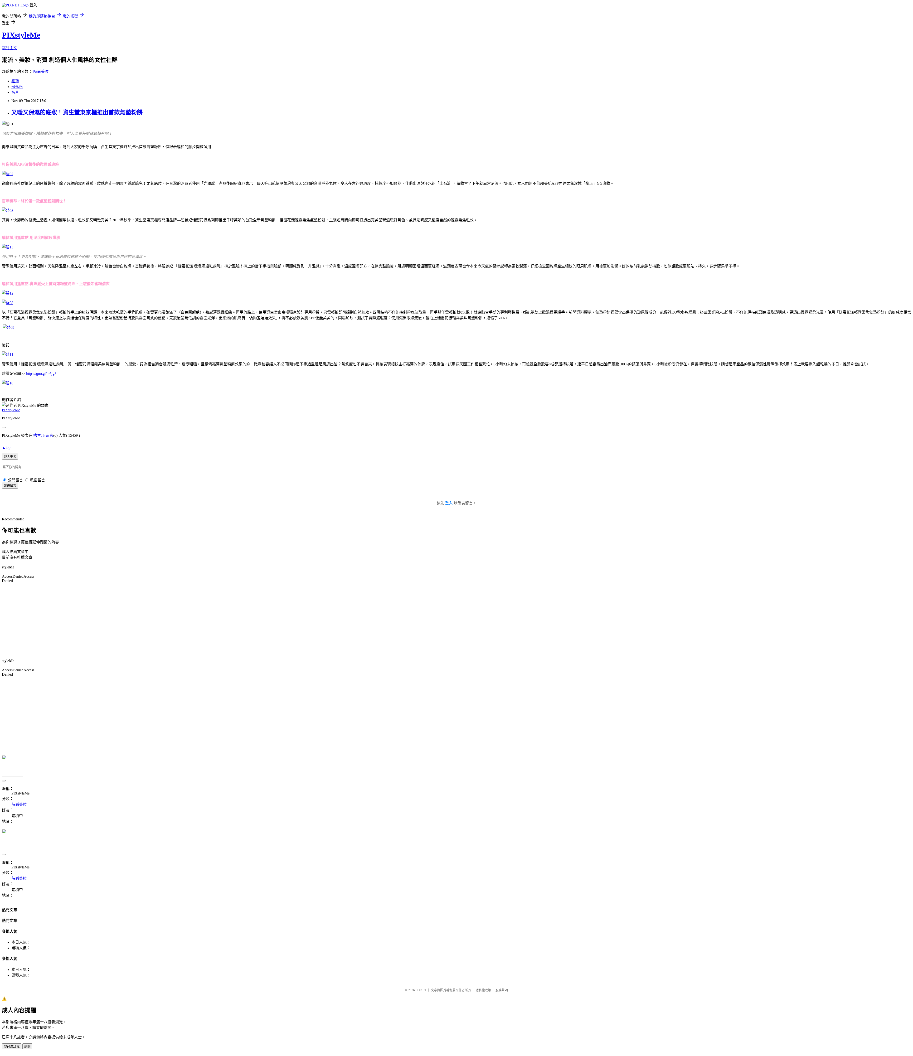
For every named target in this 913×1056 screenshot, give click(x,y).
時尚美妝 (41, 71)
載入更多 (10, 457)
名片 (15, 92)
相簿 (15, 81)
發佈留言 (10, 486)
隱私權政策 (483, 990)
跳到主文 (9, 48)
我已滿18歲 (11, 1046)
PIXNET (421, 990)
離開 (27, 1046)
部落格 (17, 87)
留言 (49, 435)
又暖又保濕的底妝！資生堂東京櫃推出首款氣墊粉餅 (77, 112)
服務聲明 (501, 990)
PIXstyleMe (21, 35)
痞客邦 (39, 435)
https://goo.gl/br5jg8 (41, 374)
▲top (6, 448)
